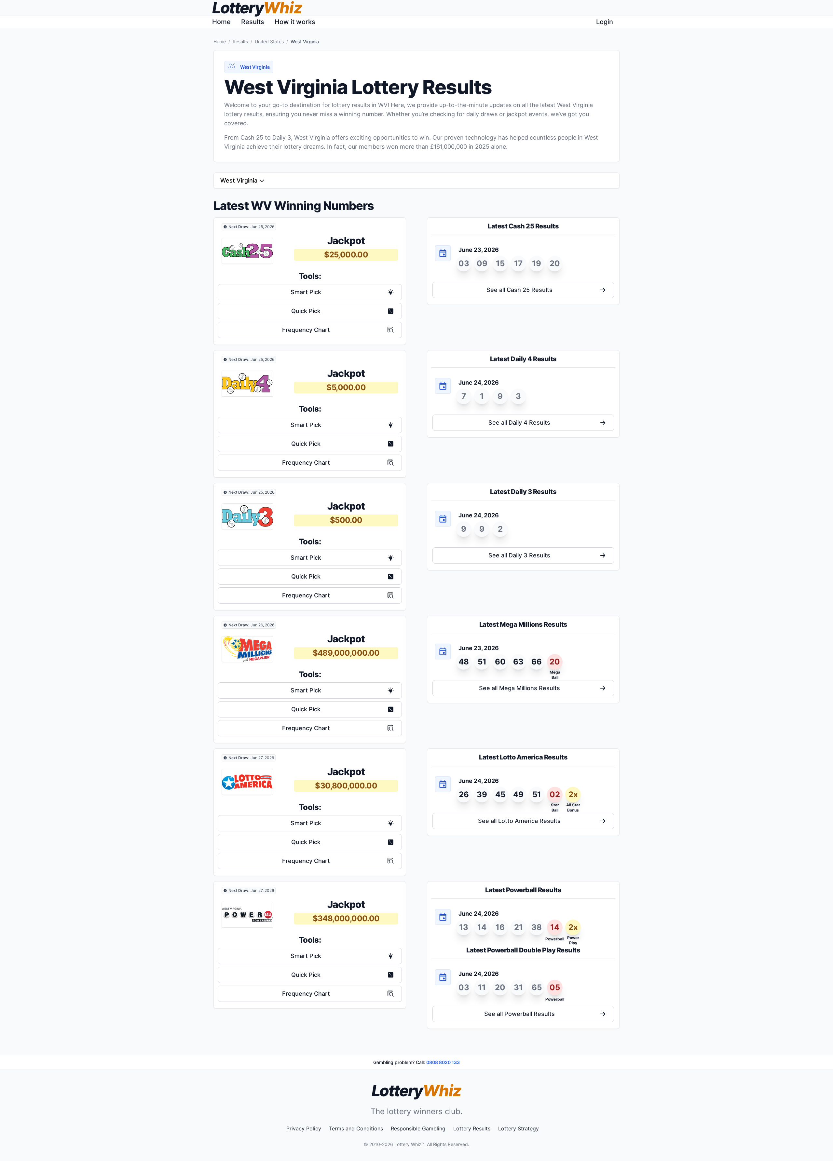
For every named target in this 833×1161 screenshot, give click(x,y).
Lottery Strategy (518, 1128)
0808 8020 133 (443, 1062)
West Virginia (238, 180)
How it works (295, 22)
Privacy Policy (303, 1128)
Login (604, 22)
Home (221, 22)
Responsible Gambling (418, 1128)
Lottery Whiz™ (409, 1144)
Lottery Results (471, 1128)
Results (252, 22)
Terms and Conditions (356, 1128)
